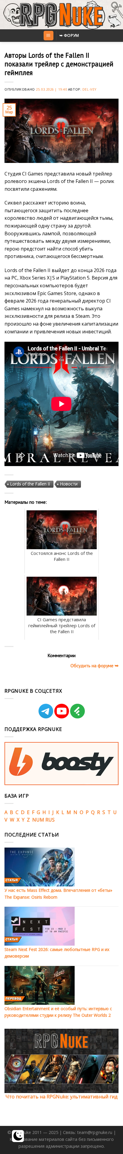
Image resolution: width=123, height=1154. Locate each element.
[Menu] (48, 36)
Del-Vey (89, 89)
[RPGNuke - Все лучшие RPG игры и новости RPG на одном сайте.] (61, 15)
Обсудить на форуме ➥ (94, 665)
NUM (38, 819)
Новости (69, 484)
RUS (50, 819)
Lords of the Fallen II (30, 484)
